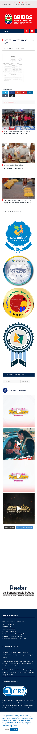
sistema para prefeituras (26, 700)
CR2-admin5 (8, 48)
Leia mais (18, 724)
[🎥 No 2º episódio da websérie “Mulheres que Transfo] (19, 411)
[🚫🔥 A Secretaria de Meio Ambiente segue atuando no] (19, 444)
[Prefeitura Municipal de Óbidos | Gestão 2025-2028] (18, 19)
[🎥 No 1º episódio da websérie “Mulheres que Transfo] (19, 476)
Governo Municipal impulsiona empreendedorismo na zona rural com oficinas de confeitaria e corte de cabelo (19, 4)
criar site (14, 700)
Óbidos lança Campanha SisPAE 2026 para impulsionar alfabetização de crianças (17, 132)
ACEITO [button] (14, 729)
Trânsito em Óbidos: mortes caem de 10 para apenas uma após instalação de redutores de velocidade (17, 202)
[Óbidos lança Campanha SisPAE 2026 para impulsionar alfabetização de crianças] (18, 119)
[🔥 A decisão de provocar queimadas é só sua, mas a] (19, 508)
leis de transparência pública (11, 708)
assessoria (16, 703)
